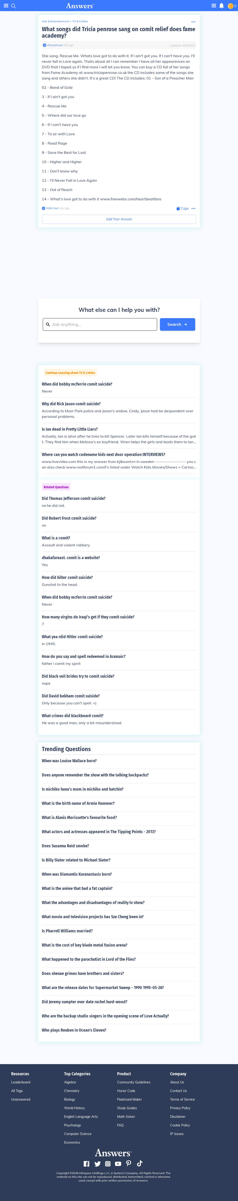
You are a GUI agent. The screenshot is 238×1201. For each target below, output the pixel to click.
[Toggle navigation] (6, 5)
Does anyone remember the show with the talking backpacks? (95, 775)
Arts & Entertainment (55, 21)
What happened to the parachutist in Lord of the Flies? (89, 959)
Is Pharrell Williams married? (67, 931)
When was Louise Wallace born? (69, 760)
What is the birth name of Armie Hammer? (78, 803)
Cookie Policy (180, 1125)
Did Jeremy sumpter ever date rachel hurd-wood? (84, 1001)
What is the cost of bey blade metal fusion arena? (84, 945)
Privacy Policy (180, 1108)
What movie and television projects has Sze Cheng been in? (93, 916)
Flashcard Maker (129, 1099)
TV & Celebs (80, 21)
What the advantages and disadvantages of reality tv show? (93, 902)
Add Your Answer (119, 219)
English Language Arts (81, 1117)
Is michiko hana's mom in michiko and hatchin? (82, 789)
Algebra (70, 1082)
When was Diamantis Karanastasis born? (77, 874)
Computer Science (78, 1134)
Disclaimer (177, 1117)
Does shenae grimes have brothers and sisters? (83, 973)
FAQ (120, 1125)
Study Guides (127, 1108)
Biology (69, 1099)
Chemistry (71, 1091)
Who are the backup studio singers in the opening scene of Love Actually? (105, 1016)
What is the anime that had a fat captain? (77, 888)
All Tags (17, 1091)
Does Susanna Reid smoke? (65, 845)
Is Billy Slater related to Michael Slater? (76, 860)
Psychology (72, 1125)
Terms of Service (182, 1099)
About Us (177, 1082)
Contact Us (178, 1091)
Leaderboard (20, 1082)
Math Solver (126, 1117)
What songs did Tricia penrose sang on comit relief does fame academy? (118, 32)
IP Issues (177, 1134)
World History (74, 1108)
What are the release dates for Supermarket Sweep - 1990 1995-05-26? (103, 987)
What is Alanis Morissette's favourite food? (79, 817)
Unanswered (20, 1099)
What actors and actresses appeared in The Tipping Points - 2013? (99, 831)
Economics (72, 1142)
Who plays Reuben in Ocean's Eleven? (74, 1030)
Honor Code (126, 1091)
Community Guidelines (133, 1082)
